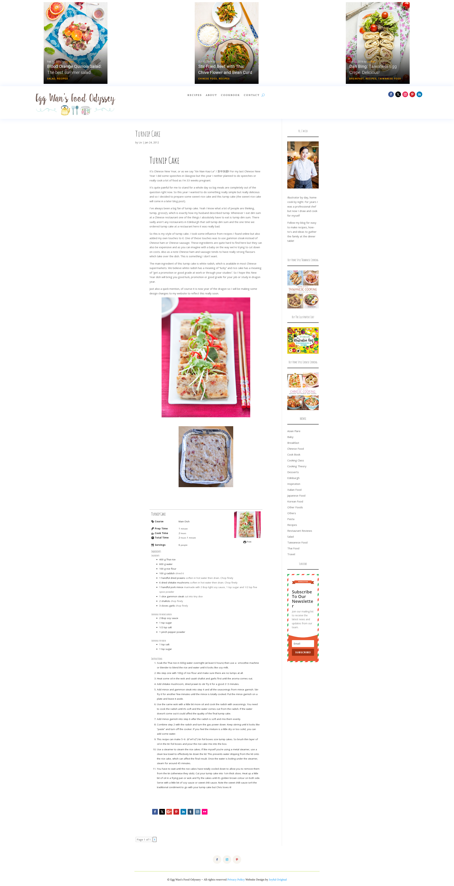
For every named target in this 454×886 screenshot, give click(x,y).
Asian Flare (293, 431)
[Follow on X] (398, 94)
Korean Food (295, 501)
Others (291, 513)
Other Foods (295, 507)
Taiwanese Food (389, 78)
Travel (291, 554)
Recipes (62, 78)
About (211, 95)
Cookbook (230, 95)
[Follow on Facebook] (391, 94)
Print (248, 541)
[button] (75, 43)
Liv (140, 142)
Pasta (290, 519)
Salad (51, 78)
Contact (252, 95)
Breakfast (356, 78)
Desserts (293, 472)
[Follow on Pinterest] (412, 94)
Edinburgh (293, 478)
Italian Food (294, 489)
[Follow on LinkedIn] (419, 94)
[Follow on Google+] (169, 812)
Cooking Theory (296, 466)
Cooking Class (295, 460)
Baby (290, 437)
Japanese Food (296, 495)
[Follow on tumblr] (190, 812)
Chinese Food (207, 78)
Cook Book (293, 454)
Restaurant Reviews (299, 530)
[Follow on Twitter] (162, 812)
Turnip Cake (147, 134)
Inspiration (293, 484)
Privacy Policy (236, 879)
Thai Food (293, 548)
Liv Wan (69, 61)
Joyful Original (278, 879)
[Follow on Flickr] (204, 812)
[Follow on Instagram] (405, 94)
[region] (227, 43)
